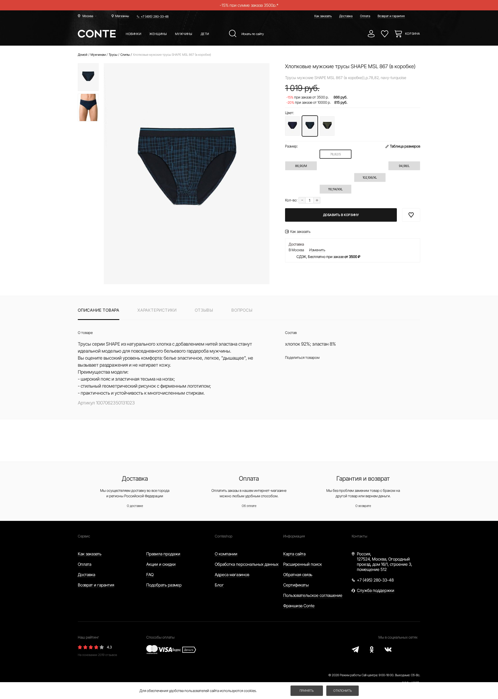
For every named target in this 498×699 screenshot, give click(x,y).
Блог (219, 585)
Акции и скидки (161, 564)
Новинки (133, 34)
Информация (294, 536)
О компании (226, 553)
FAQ (150, 574)
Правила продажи (163, 553)
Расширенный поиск (302, 564)
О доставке (135, 506)
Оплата (365, 16)
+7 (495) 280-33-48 (155, 16)
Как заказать (323, 16)
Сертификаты (296, 585)
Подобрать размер (164, 585)
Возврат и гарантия (391, 16)
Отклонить (342, 691)
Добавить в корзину (341, 215)
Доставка (345, 16)
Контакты (359, 536)
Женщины (158, 34)
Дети (205, 34)
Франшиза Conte (299, 605)
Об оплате (249, 506)
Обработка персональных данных (247, 564)
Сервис (84, 536)
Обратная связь (297, 574)
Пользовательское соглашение (312, 595)
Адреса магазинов (232, 574)
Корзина (412, 34)
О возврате (363, 506)
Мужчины (183, 34)
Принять (307, 691)
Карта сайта (294, 553)
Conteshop (223, 536)
